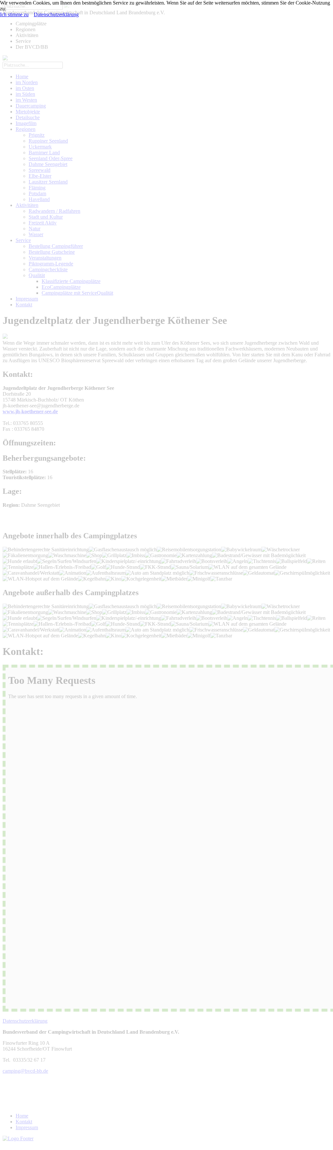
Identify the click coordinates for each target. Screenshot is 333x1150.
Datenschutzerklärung (56, 14)
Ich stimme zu (14, 14)
